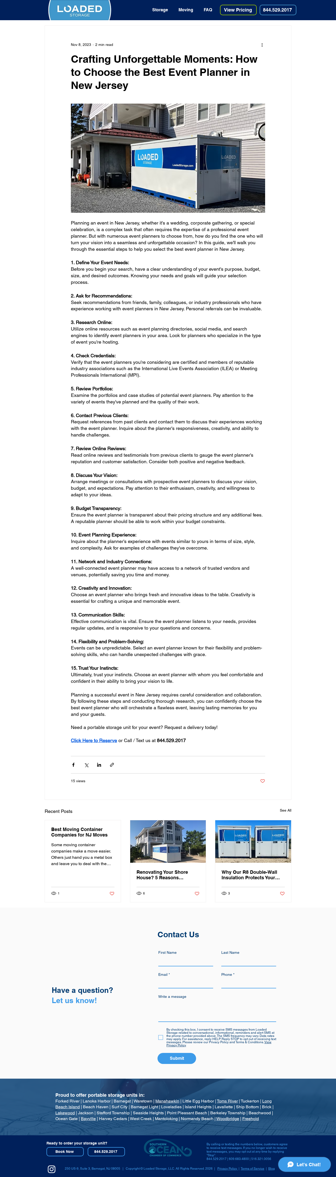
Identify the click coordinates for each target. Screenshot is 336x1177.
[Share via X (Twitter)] (86, 764)
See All (285, 810)
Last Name (230, 952)
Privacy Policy (227, 1168)
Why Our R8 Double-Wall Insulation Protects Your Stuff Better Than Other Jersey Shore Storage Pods (252, 874)
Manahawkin (167, 1101)
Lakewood (65, 1112)
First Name (167, 952)
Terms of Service (252, 1168)
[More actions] (262, 44)
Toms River (227, 1101)
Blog (271, 1168)
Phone (226, 974)
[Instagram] (51, 1169)
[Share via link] (111, 764)
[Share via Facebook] (73, 764)
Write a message (172, 996)
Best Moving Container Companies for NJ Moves (79, 832)
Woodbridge (227, 1118)
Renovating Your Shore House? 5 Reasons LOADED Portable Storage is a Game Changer (166, 874)
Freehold (250, 1118)
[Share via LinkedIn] (99, 764)
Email (162, 974)
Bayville (88, 1118)
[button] (160, 10)
